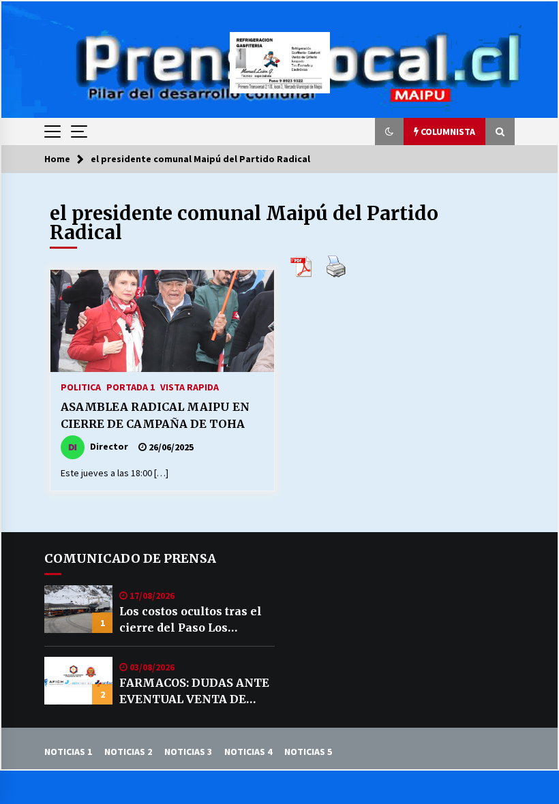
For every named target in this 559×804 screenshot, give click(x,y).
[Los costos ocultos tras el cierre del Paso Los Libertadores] (78, 609)
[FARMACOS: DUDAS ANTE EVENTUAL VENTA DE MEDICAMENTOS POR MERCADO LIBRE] (78, 681)
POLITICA (81, 386)
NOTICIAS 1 (68, 751)
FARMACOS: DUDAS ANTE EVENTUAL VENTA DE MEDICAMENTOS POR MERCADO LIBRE (194, 691)
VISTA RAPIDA (189, 386)
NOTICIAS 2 (128, 751)
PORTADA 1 (130, 386)
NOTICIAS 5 (308, 751)
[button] (389, 131)
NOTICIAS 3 (188, 751)
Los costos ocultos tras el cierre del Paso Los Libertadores (190, 620)
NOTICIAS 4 (248, 751)
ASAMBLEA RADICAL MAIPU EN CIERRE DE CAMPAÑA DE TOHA (155, 415)
